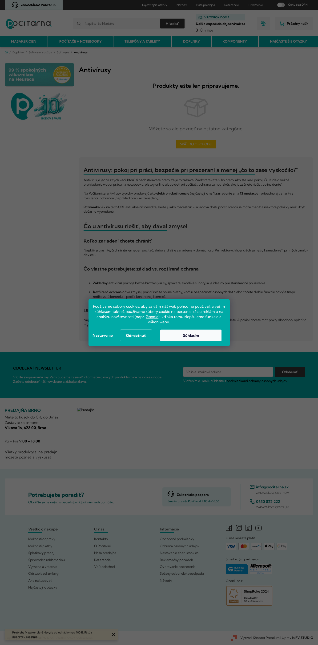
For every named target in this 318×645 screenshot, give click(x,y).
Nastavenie (103, 335)
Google (152, 316)
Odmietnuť (136, 335)
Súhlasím (191, 335)
